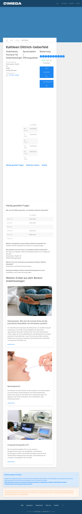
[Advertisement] (41, 22)
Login (78, 3)
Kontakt (71, 3)
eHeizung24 (37, 511)
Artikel (44, 165)
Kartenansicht (48, 82)
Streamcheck (46, 511)
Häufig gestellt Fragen (15, 165)
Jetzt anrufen (47, 70)
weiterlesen (11, 344)
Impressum (29, 505)
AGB (22, 505)
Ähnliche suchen (32, 165)
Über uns (48, 505)
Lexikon (17, 40)
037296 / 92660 (14, 75)
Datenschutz (39, 505)
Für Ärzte (64, 3)
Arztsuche (25, 40)
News (11, 40)
